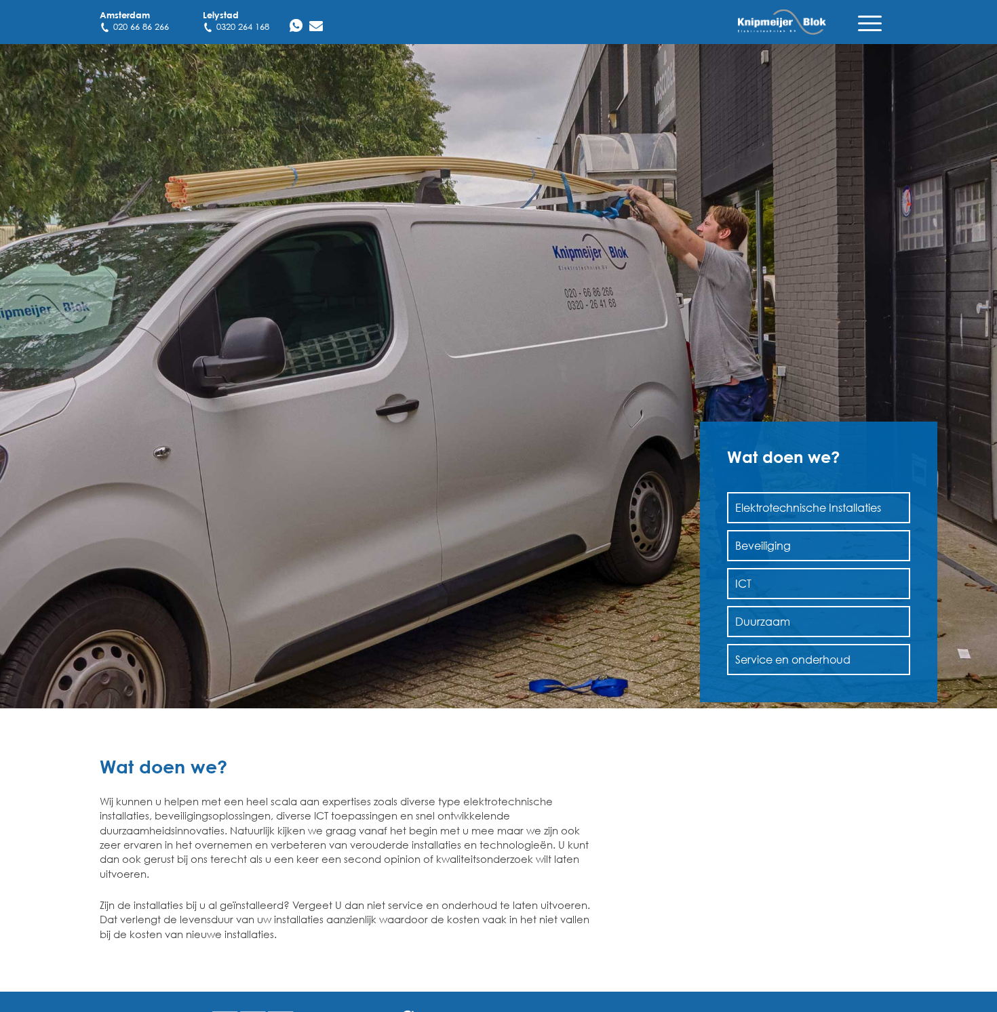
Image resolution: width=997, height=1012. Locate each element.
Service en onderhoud (793, 659)
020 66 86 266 (141, 27)
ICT (743, 583)
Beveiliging (763, 545)
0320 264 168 (242, 27)
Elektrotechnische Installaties (808, 507)
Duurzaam (762, 621)
